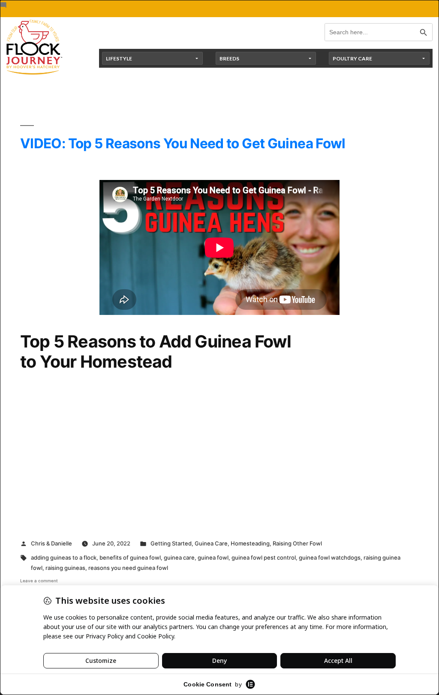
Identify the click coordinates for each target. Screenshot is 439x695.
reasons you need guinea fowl (128, 567)
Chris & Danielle (51, 543)
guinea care (179, 557)
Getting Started (171, 543)
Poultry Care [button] (352, 58)
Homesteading (250, 543)
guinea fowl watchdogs (330, 557)
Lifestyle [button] (119, 58)
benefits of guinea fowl (130, 557)
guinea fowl (213, 557)
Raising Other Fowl (297, 543)
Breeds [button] (229, 58)
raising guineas (65, 567)
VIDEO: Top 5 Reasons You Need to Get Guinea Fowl (183, 143)
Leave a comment (39, 580)
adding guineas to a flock (63, 557)
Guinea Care (211, 543)
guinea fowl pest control (264, 557)
